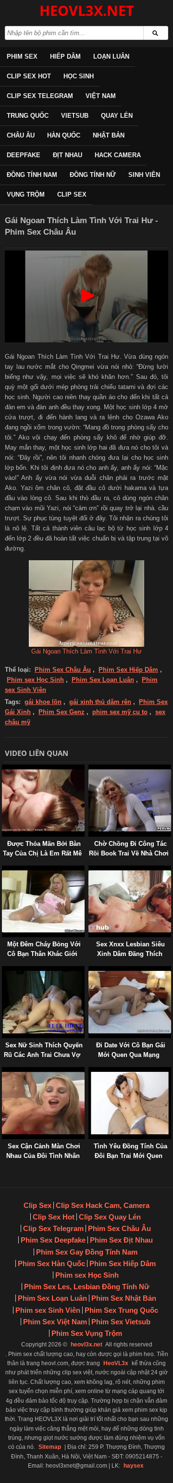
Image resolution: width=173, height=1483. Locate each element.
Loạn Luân (111, 56)
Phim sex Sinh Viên (47, 1310)
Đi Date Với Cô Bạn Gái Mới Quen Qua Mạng (130, 1050)
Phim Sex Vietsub (120, 1322)
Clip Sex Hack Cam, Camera (102, 1205)
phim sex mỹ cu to (120, 712)
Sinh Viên (144, 174)
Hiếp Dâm (65, 56)
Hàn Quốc (63, 135)
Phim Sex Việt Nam (55, 1322)
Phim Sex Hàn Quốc (51, 1263)
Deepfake (23, 155)
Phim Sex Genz (61, 712)
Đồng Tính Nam (32, 174)
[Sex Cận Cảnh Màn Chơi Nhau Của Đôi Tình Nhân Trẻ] (4, 1071)
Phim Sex (22, 56)
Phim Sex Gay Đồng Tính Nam (86, 1252)
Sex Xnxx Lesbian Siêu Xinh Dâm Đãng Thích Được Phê (130, 954)
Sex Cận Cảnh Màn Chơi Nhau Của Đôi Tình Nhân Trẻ (43, 1156)
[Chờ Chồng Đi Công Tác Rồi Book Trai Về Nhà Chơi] (90, 769)
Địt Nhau (67, 155)
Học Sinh (78, 76)
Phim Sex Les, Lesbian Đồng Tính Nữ (86, 1286)
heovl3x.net (86, 1344)
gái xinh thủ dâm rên (100, 701)
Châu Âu (21, 135)
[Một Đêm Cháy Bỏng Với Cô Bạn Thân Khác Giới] (4, 870)
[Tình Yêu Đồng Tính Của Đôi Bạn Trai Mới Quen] (90, 1071)
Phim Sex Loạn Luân (103, 679)
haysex (134, 1465)
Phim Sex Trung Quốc (121, 1310)
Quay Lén (117, 115)
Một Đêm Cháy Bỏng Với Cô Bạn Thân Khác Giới (44, 949)
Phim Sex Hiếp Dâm (128, 669)
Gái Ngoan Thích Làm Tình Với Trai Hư (86, 651)
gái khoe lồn (43, 701)
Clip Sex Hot (29, 76)
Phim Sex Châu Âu (63, 669)
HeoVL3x (115, 1363)
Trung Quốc (28, 115)
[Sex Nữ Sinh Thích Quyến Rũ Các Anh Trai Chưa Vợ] (4, 970)
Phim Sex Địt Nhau (121, 1240)
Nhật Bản (108, 135)
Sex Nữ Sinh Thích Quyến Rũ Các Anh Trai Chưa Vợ (43, 1050)
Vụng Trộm (26, 194)
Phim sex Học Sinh (35, 679)
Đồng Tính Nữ (93, 174)
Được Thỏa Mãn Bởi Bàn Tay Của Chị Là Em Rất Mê (42, 848)
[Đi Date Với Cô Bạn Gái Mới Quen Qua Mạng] (90, 970)
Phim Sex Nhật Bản (123, 1298)
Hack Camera (118, 155)
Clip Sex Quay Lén (110, 1217)
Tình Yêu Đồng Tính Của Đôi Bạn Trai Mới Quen (130, 1151)
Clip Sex (71, 194)
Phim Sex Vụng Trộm (86, 1333)
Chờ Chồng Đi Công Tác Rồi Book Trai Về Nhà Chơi (129, 848)
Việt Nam (101, 96)
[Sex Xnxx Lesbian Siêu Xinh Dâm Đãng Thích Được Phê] (90, 870)
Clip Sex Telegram (40, 96)
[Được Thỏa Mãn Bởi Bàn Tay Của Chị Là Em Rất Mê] (4, 769)
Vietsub (74, 115)
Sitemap (49, 1447)
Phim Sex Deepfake (53, 1240)
